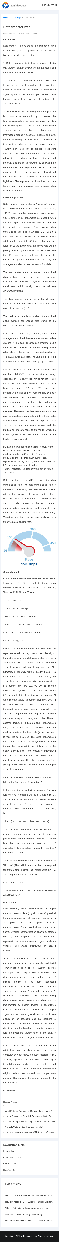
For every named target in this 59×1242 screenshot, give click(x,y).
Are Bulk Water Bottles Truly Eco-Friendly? (24, 1127)
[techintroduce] (15, 5)
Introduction (8, 1151)
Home (6, 17)
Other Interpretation (12, 1157)
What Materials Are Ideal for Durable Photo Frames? (28, 1111)
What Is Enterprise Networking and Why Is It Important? (30, 1121)
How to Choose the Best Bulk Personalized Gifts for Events (29, 1202)
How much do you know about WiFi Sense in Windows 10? (29, 1220)
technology (16, 17)
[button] (52, 5)
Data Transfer (9, 1170)
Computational (9, 1164)
